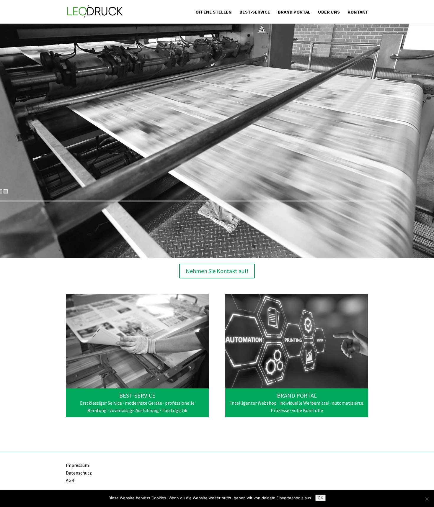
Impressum (77, 465)
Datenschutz (79, 473)
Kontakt (357, 12)
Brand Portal (294, 12)
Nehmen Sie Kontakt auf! (217, 271)
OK (320, 497)
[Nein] (427, 499)
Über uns (329, 12)
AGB (70, 480)
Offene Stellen (213, 12)
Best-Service (254, 12)
